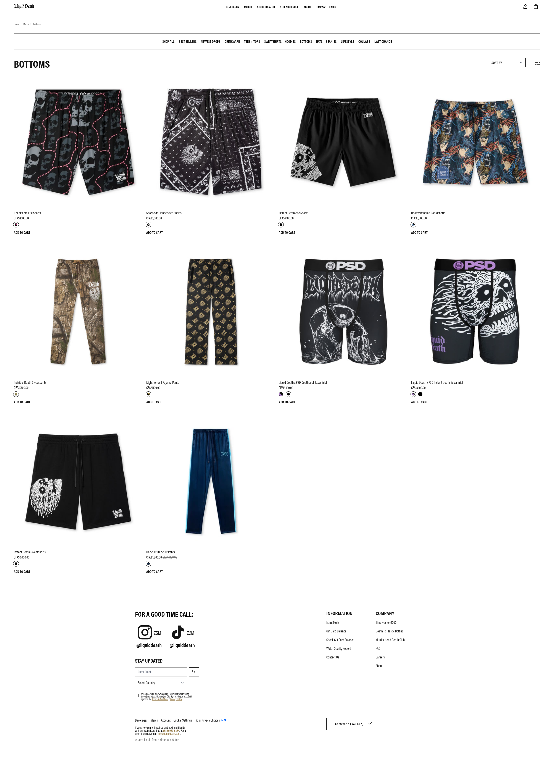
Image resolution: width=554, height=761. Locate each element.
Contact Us (332, 657)
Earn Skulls (332, 622)
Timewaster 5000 (326, 6)
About (307, 6)
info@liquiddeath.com (169, 733)
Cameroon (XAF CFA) (349, 724)
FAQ (378, 648)
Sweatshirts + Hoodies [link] (280, 41)
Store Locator (266, 6)
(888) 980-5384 (171, 730)
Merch (248, 6)
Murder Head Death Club (390, 640)
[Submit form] (194, 672)
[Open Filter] (537, 63)
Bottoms (36, 24)
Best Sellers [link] (187, 41)
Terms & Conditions (160, 699)
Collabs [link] (364, 41)
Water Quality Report (338, 648)
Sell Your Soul (289, 6)
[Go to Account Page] (525, 6)
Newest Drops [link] (210, 41)
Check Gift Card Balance (340, 640)
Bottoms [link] (306, 41)
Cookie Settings (183, 720)
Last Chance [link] (383, 41)
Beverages (232, 6)
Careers (380, 657)
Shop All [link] (168, 41)
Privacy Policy (176, 699)
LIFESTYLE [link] (347, 41)
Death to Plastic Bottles (389, 631)
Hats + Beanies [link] (326, 41)
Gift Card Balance (336, 631)
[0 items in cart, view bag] (535, 6)
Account (166, 720)
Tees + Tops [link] (252, 41)
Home (16, 24)
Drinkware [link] (232, 41)
